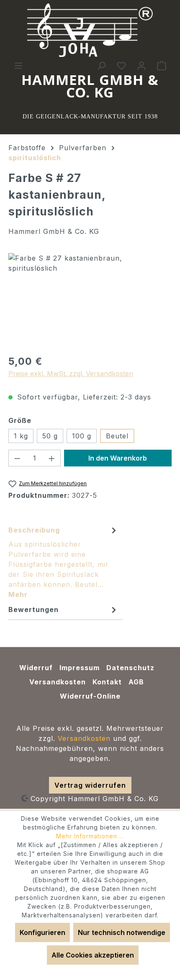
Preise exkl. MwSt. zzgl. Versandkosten (70, 373)
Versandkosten (57, 682)
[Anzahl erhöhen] (52, 458)
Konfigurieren (42, 932)
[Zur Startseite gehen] (90, 30)
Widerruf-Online (90, 696)
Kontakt (107, 682)
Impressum (79, 667)
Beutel (117, 436)
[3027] (90, 300)
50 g (50, 436)
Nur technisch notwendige (121, 932)
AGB (136, 682)
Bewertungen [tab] (33, 609)
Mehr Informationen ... (90, 836)
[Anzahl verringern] (17, 458)
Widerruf (36, 667)
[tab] (63, 562)
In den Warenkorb (117, 458)
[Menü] (18, 65)
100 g (81, 436)
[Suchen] (101, 65)
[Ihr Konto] (141, 65)
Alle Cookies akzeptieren (92, 955)
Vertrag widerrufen (90, 785)
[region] (90, 300)
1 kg (21, 436)
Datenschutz (130, 667)
